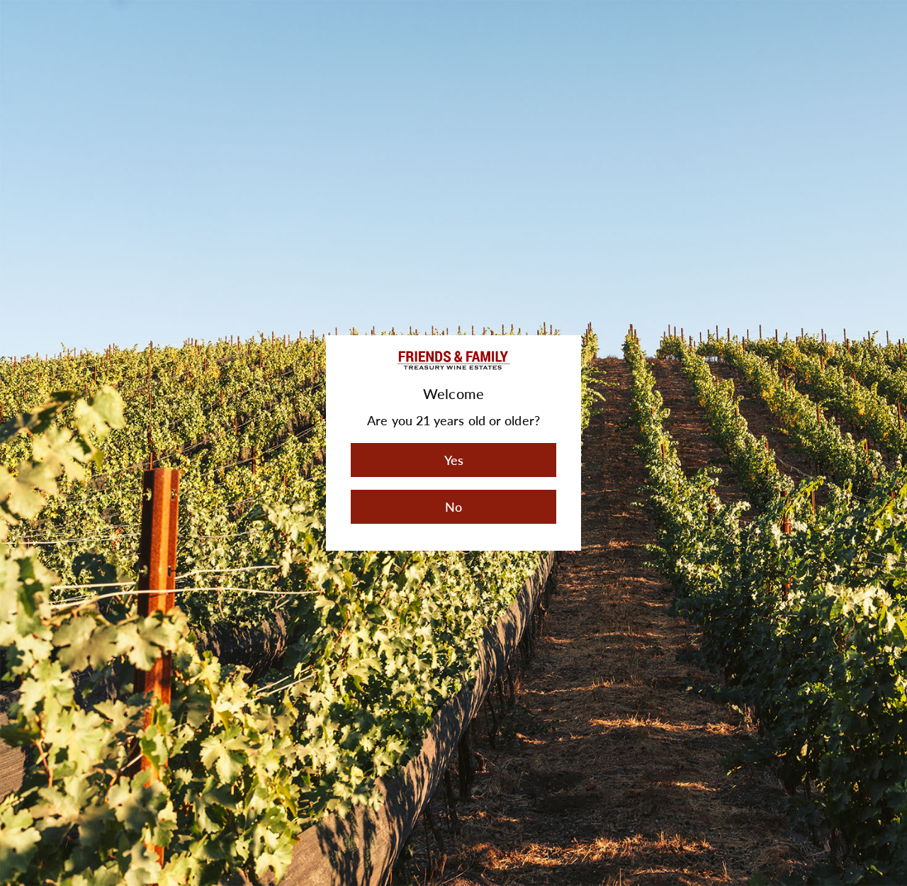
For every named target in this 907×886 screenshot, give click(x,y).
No (453, 507)
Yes (453, 460)
